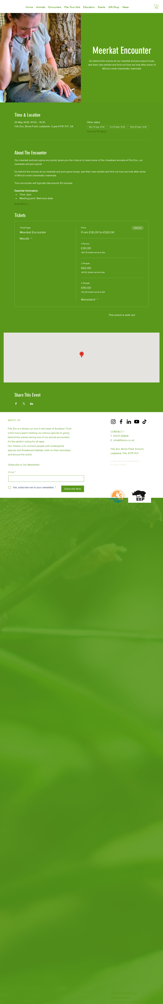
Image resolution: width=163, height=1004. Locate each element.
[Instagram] (113, 422)
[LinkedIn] (129, 422)
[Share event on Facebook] (16, 403)
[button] (156, 6)
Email (12, 472)
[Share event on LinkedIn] (31, 403)
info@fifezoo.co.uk (123, 440)
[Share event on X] (23, 403)
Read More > (21, 204)
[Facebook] (121, 422)
